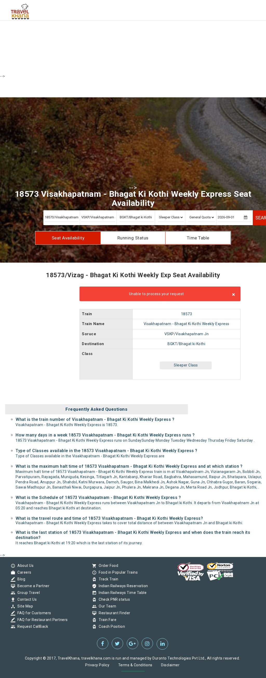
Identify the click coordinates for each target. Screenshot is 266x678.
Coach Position (110, 626)
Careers (23, 572)
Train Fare (106, 620)
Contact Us (26, 599)
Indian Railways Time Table (121, 593)
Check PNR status (113, 599)
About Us (24, 565)
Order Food (107, 565)
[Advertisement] (133, 36)
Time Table (198, 237)
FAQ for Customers (33, 613)
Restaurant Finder (113, 613)
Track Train (107, 579)
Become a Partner (32, 586)
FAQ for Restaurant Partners (41, 620)
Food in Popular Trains (117, 572)
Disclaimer (170, 665)
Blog (20, 579)
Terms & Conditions (135, 665)
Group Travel (27, 593)
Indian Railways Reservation (122, 586)
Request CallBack (31, 626)
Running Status (133, 237)
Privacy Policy (97, 665)
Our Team (106, 606)
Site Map (24, 606)
